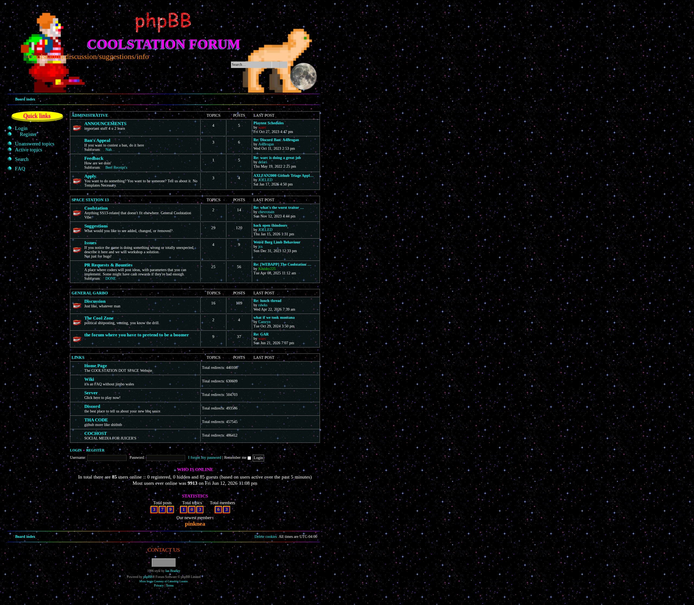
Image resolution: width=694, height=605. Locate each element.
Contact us (163, 550)
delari (262, 162)
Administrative (90, 115)
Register (95, 450)
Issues (90, 242)
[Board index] (164, 22)
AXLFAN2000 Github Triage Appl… (283, 176)
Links (78, 357)
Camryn (264, 322)
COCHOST (95, 433)
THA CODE (96, 419)
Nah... (110, 150)
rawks (262, 305)
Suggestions (96, 226)
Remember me (236, 458)
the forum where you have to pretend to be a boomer (136, 334)
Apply (90, 176)
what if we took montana (274, 317)
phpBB (147, 577)
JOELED (265, 180)
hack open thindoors (270, 225)
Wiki (89, 379)
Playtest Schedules (268, 123)
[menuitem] (21, 128)
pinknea (195, 523)
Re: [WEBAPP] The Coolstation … (282, 264)
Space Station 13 (90, 200)
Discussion (94, 301)
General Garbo (90, 293)
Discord (92, 406)
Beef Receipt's (116, 167)
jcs (260, 247)
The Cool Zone (99, 318)
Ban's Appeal (97, 140)
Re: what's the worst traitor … (278, 208)
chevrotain (266, 212)
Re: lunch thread (267, 301)
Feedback (93, 158)
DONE (110, 279)
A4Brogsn (266, 144)
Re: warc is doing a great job (277, 158)
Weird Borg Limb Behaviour (276, 242)
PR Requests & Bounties (108, 265)
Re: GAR (261, 334)
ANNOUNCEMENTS (105, 123)
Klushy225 (267, 269)
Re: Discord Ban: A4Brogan (276, 140)
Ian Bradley (172, 571)
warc (262, 127)
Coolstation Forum (163, 43)
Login (76, 450)
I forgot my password (204, 458)
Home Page (95, 365)
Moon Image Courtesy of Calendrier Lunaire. (163, 581)
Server (91, 392)
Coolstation (96, 208)
